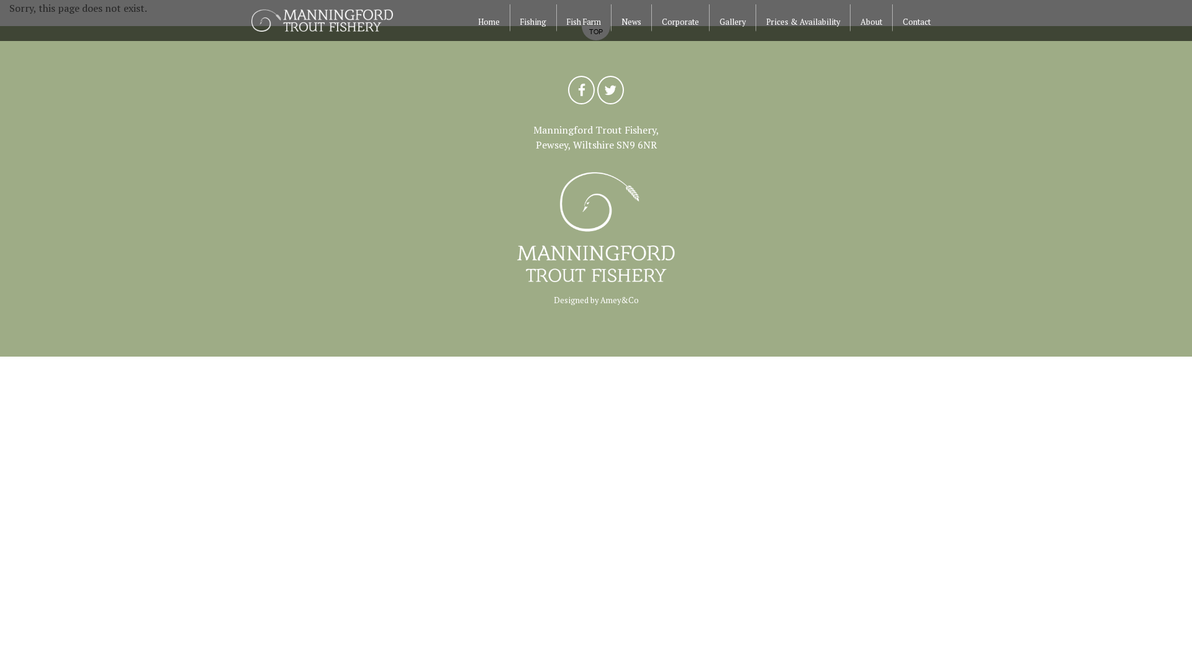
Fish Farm (584, 22)
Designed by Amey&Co (596, 300)
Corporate (680, 22)
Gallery (733, 22)
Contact (917, 22)
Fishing (533, 22)
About (871, 22)
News (631, 22)
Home (489, 22)
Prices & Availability (803, 22)
